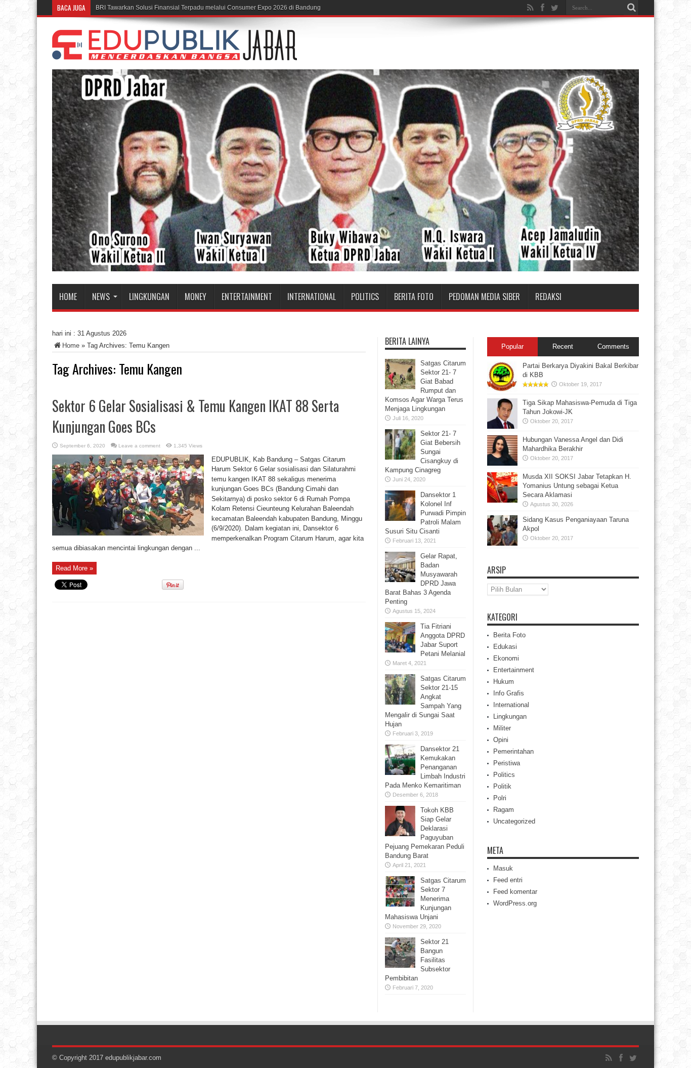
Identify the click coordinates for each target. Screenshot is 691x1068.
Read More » (74, 568)
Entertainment (247, 297)
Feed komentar (515, 891)
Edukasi (505, 646)
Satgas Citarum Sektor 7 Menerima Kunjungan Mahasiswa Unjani (425, 899)
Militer (502, 728)
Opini (500, 740)
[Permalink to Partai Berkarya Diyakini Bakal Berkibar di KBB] (502, 389)
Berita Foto (414, 297)
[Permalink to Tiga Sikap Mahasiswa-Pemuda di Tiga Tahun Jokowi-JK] (502, 426)
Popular (512, 346)
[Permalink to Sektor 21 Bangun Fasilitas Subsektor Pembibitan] (400, 965)
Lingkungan (149, 297)
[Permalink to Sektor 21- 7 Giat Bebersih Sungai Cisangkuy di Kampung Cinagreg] (400, 457)
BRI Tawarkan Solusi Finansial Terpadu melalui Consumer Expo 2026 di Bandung (208, 7)
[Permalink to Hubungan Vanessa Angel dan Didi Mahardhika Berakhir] (502, 463)
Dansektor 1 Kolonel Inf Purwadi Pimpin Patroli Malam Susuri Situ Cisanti (425, 513)
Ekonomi (506, 658)
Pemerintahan (513, 751)
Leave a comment (139, 445)
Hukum (503, 681)
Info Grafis (508, 693)
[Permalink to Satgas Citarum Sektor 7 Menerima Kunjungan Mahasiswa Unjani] (400, 904)
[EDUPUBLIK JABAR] (174, 52)
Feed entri (508, 880)
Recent (562, 346)
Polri (499, 798)
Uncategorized (514, 821)
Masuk (503, 868)
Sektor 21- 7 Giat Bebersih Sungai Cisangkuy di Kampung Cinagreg (422, 452)
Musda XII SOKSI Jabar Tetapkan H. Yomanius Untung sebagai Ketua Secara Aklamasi (577, 486)
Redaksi (548, 297)
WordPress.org (515, 903)
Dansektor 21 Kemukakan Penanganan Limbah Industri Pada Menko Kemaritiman (425, 767)
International (311, 297)
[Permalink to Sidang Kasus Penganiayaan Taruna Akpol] (502, 543)
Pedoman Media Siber (484, 297)
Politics (365, 297)
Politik (502, 786)
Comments (613, 346)
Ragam (503, 809)
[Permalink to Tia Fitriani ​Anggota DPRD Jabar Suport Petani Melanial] (400, 650)
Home (68, 297)
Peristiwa (506, 763)
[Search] (631, 7)
